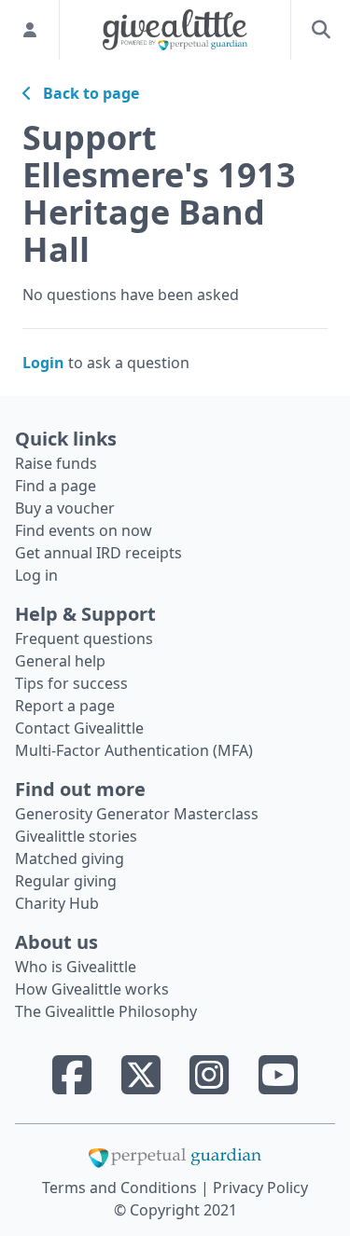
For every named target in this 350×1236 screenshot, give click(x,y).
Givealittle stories (76, 836)
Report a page (65, 705)
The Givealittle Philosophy (106, 1011)
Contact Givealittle (79, 728)
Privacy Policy (260, 1187)
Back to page (85, 93)
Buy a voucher (65, 508)
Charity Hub (57, 903)
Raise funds (56, 463)
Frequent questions (84, 638)
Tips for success (71, 683)
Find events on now (83, 530)
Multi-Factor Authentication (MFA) (134, 750)
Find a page (55, 485)
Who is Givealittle (75, 966)
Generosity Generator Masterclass (137, 813)
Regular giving (66, 881)
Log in (36, 575)
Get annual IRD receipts (98, 552)
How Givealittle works (92, 989)
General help (60, 661)
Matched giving (69, 858)
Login (43, 362)
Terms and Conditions (121, 1187)
